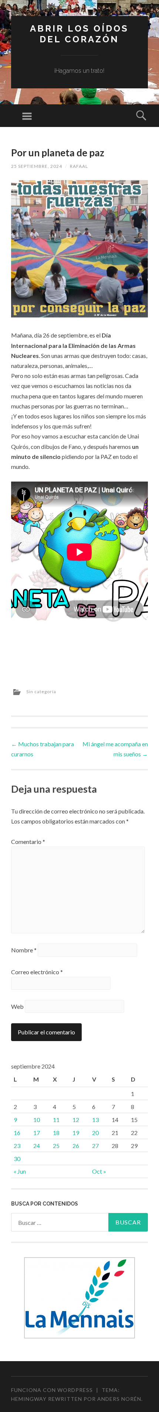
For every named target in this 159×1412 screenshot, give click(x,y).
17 (36, 1132)
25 (56, 1145)
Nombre (24, 949)
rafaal (79, 166)
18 (56, 1132)
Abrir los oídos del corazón (79, 34)
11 (56, 1119)
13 (95, 1119)
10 (36, 1119)
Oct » (99, 1171)
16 (17, 1132)
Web (17, 1006)
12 (75, 1119)
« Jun (20, 1171)
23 (17, 1145)
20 (95, 1132)
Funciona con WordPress (52, 1390)
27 (95, 1145)
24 (36, 1145)
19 (75, 1132)
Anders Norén (119, 1399)
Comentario (28, 841)
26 (75, 1145)
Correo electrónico (37, 971)
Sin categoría (41, 691)
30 (17, 1158)
